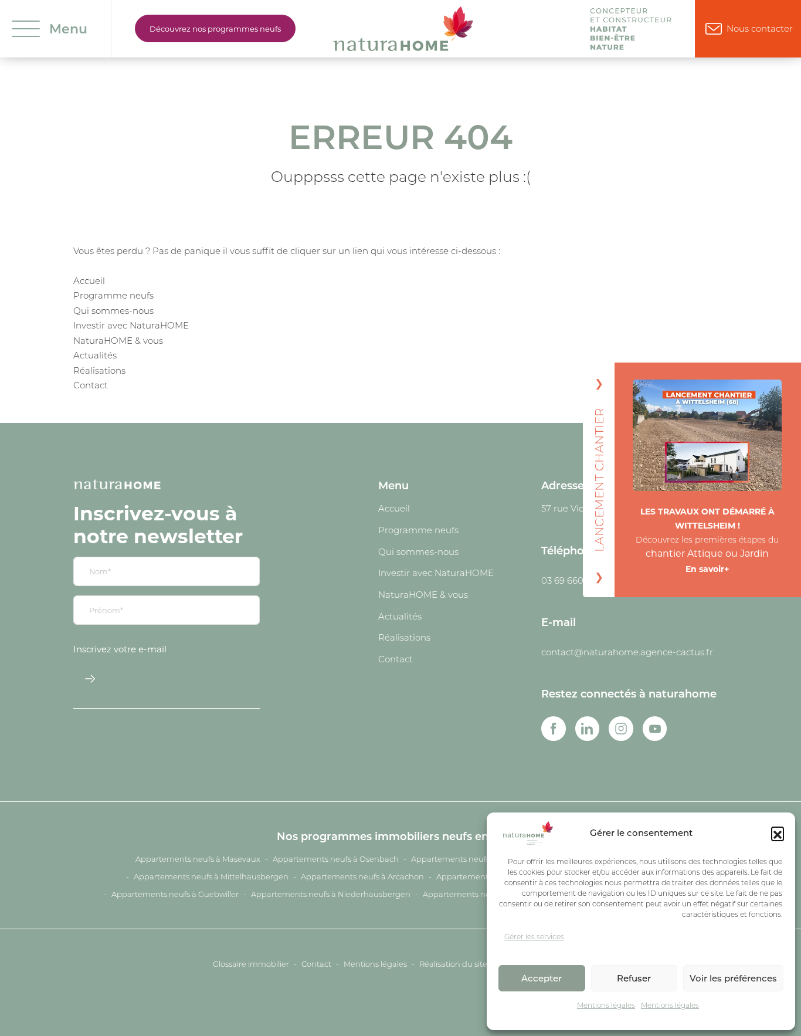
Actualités (95, 355)
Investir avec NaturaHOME (131, 325)
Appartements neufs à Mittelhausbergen (211, 876)
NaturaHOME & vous (118, 340)
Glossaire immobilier (251, 964)
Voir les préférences (733, 978)
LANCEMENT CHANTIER (598, 480)
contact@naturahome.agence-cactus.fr (627, 652)
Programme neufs (113, 295)
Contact (90, 385)
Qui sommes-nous (113, 310)
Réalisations (99, 370)
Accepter (541, 978)
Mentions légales (606, 1005)
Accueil (89, 280)
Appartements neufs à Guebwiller (175, 894)
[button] (777, 833)
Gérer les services (534, 936)
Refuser (634, 978)
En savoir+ (707, 568)
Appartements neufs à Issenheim (474, 859)
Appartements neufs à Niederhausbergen (330, 894)
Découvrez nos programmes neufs (215, 28)
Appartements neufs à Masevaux (197, 859)
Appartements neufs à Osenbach (336, 859)
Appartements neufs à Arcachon (362, 876)
